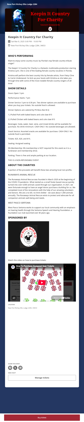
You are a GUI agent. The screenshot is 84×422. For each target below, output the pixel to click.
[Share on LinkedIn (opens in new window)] (20, 368)
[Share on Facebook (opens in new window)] (10, 368)
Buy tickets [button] (42, 417)
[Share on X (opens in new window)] (15, 368)
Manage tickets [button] (42, 377)
